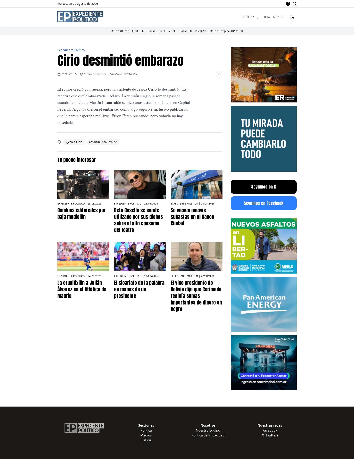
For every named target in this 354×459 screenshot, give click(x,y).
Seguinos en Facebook (264, 203)
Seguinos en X (263, 187)
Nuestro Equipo (208, 430)
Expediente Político (71, 50)
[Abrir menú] (292, 17)
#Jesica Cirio (74, 142)
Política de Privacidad (208, 435)
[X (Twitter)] (295, 4)
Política (248, 17)
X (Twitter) (270, 435)
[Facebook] (288, 4)
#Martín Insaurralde (103, 142)
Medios (278, 17)
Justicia (264, 17)
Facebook (269, 430)
